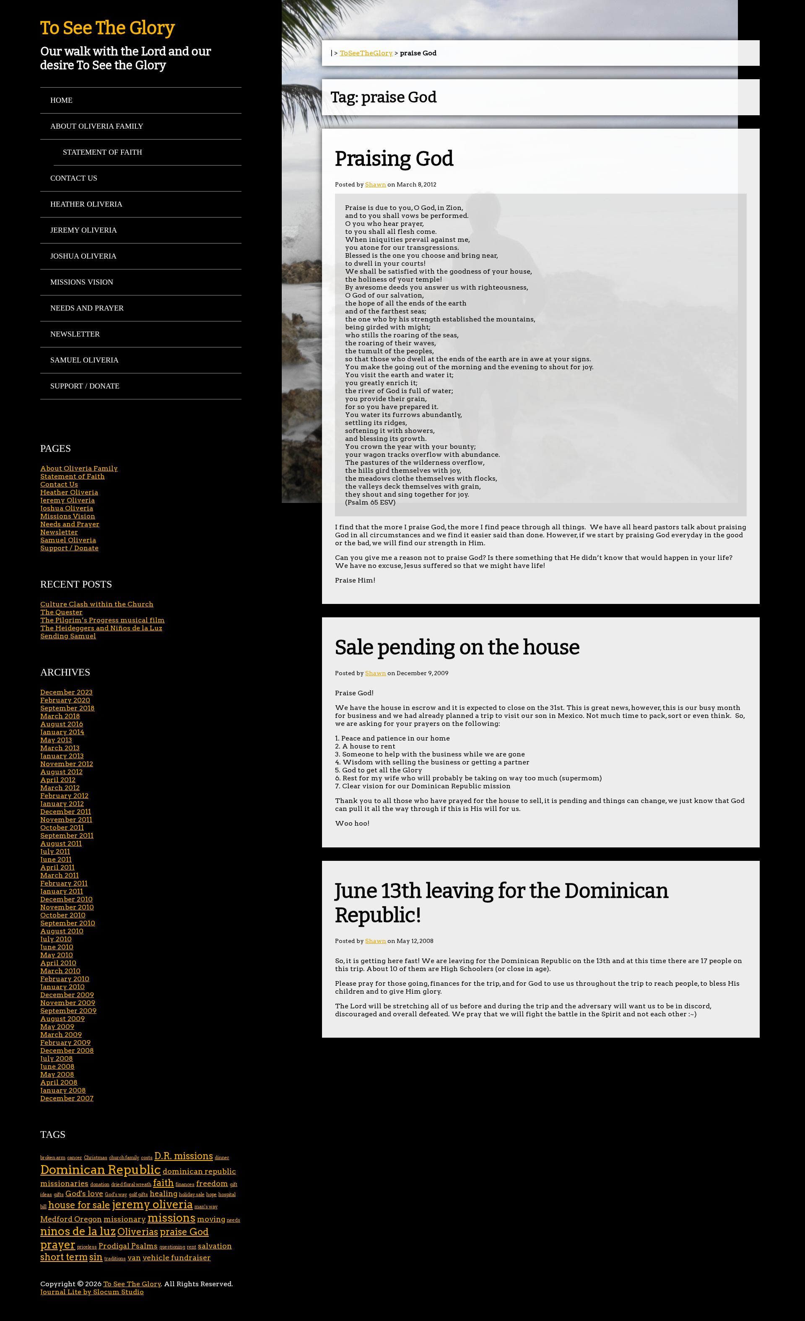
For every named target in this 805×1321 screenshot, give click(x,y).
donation (99, 1184)
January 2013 (62, 756)
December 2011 (65, 812)
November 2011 (66, 820)
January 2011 (61, 891)
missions (171, 1217)
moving (211, 1219)
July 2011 (55, 851)
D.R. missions (183, 1156)
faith (163, 1183)
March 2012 (60, 788)
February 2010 (64, 979)
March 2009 (61, 1035)
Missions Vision (81, 282)
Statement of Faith (102, 152)
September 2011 (66, 835)
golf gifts (138, 1194)
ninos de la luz (78, 1231)
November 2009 (67, 1003)
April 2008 (59, 1082)
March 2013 (60, 748)
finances (185, 1184)
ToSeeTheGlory (366, 53)
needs (233, 1220)
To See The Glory (107, 28)
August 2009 (62, 1019)
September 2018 (67, 708)
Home (61, 100)
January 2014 (62, 732)
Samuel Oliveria (84, 360)
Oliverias (137, 1232)
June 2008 (57, 1066)
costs (147, 1157)
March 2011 (59, 875)
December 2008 (67, 1050)
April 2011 (57, 867)
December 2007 (66, 1098)
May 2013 (56, 740)
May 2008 (57, 1074)
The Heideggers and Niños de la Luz (101, 628)
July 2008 (56, 1058)
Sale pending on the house (457, 647)
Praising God (394, 159)
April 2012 (57, 780)
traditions (115, 1258)
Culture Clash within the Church (96, 604)
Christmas (95, 1157)
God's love (84, 1193)
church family (124, 1157)
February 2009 (65, 1042)
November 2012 (66, 764)
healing (163, 1193)
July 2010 (56, 939)
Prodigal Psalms (128, 1245)
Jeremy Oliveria (83, 230)
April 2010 (58, 963)
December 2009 (67, 995)
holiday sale (192, 1194)
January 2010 (62, 987)
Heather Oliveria (86, 204)
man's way (206, 1207)
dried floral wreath (131, 1184)
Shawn (375, 184)
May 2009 (57, 1027)
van (134, 1257)
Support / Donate (84, 386)
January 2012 (62, 804)
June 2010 (56, 947)
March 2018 (60, 716)
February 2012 (64, 796)
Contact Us (73, 178)
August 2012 (61, 772)
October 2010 (63, 915)
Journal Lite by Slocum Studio (92, 1292)
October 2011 (62, 827)
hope (211, 1194)
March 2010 (60, 971)
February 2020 (65, 700)
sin (96, 1257)
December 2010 (66, 899)
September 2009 (68, 1011)
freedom (212, 1183)
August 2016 (61, 724)
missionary (125, 1219)
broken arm (52, 1157)
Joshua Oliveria (83, 256)
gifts (59, 1194)
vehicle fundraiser (177, 1257)
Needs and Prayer (87, 308)
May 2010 (56, 955)
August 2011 (61, 843)
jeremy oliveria (152, 1204)
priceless (87, 1247)
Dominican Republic (100, 1169)
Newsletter (75, 334)
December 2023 (66, 692)
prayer (57, 1244)
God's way (116, 1194)
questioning (172, 1247)
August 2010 (61, 931)
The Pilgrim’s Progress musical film (102, 620)
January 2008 (63, 1090)
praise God (184, 1232)
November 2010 (67, 907)
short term (64, 1257)
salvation (215, 1245)
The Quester (61, 612)
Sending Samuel (68, 636)
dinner (222, 1157)
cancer (74, 1157)
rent (191, 1247)
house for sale (79, 1205)
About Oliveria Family (96, 126)
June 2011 (56, 859)
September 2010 (67, 923)
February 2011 (64, 883)
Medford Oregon (71, 1219)
